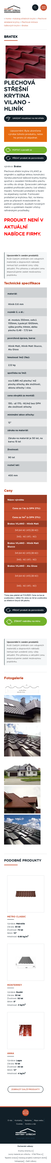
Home (8, 19)
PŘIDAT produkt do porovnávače (28, 158)
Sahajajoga (19, 1161)
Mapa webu (38, 1120)
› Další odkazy (30, 1161)
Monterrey (14, 985)
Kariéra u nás (30, 1124)
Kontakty (18, 1120)
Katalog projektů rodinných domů (32, 1158)
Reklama (28, 1120)
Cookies (19, 1124)
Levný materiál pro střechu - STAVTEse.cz (25, 1154)
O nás (10, 1120)
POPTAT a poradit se (22, 150)
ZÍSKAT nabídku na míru (27, 621)
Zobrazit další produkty (25, 1089)
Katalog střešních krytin (24, 19)
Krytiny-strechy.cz (25, 1151)
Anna (10, 1053)
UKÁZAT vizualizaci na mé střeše (28, 118)
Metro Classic (16, 917)
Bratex (25, 26)
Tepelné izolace (11, 1158)
